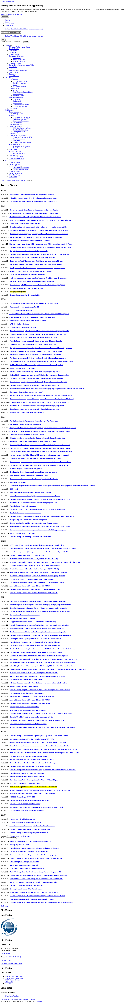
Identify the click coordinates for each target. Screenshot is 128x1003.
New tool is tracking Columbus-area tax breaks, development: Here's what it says (37, 628)
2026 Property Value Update (22, 117)
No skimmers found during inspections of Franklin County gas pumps (33, 855)
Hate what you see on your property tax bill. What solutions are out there (34, 409)
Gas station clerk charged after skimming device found (28, 274)
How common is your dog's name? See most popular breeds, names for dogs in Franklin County (42, 399)
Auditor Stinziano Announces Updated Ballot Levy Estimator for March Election (37, 807)
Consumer (8, 77)
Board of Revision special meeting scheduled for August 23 (34, 569)
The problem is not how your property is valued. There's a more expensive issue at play (39, 465)
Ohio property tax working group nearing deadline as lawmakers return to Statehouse (39, 234)
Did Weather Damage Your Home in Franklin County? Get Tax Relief (33, 882)
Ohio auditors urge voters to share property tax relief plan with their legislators (36, 237)
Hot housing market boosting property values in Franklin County (32, 759)
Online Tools (9, 982)
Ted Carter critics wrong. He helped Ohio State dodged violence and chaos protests (38, 358)
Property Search (14, 112)
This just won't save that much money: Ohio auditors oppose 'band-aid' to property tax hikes (41, 451)
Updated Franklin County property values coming (27, 776)
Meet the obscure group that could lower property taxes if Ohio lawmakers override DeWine (41, 244)
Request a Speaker (18, 59)
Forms (15, 85)
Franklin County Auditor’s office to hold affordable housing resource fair (34, 385)
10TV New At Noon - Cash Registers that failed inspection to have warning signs (37, 545)
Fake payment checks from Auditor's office (24, 707)
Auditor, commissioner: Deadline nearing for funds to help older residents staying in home (40, 611)
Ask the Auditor (14, 49)
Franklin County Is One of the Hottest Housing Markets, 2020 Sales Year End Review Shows (41, 713)
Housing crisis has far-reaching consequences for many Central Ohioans (34, 523)
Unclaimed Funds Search (21, 168)
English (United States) (24, 29)
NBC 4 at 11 (14, 489)
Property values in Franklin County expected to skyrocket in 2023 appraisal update (38, 530)
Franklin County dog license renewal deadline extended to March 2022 (34, 593)
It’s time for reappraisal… (18, 482)
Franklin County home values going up (23, 506)
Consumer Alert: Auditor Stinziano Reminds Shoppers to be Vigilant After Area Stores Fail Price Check (45, 562)
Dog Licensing (13, 79)
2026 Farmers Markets (20, 106)
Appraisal (12, 115)
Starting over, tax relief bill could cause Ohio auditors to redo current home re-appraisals (40, 455)
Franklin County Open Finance (14, 978)
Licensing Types (14, 88)
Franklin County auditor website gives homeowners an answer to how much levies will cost (40, 462)
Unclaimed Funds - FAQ (20, 169)
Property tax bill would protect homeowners (25, 615)
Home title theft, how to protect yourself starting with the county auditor (34, 673)
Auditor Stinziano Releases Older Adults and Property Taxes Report (37, 582)
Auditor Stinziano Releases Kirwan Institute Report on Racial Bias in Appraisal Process (43, 659)
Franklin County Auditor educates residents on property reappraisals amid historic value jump (42, 516)
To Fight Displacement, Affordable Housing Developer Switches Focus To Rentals (37, 896)
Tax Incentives (17, 123)
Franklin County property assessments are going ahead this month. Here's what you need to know (43, 770)
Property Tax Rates (15, 151)
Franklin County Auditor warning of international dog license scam (32, 826)
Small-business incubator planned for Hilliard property (28, 724)
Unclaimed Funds (14, 166)
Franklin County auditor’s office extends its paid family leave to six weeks (34, 848)
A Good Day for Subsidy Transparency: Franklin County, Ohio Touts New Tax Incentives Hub (42, 666)
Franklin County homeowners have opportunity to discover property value (35, 589)
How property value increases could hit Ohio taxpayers (28, 520)
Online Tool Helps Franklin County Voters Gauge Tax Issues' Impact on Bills (36, 872)
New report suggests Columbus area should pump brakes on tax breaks (34, 210)
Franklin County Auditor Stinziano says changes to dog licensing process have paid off (39, 736)
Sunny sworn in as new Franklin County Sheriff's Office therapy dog (33, 344)
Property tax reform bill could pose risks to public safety (29, 251)
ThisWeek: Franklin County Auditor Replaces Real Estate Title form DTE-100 (36, 858)
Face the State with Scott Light (20, 836)
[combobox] (11, 32)
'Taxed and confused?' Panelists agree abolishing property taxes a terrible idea (36, 261)
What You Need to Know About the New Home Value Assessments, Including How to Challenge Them (44, 753)
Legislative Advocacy (15, 63)
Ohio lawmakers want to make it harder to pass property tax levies (32, 257)
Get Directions (5, 953)
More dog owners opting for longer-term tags (25, 783)
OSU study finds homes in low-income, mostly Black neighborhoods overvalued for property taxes (43, 662)
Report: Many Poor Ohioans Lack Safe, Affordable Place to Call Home (34, 892)
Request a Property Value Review (11, 14)
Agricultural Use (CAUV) (21, 119)
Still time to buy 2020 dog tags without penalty (25, 804)
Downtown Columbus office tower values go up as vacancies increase (33, 441)
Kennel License (18, 90)
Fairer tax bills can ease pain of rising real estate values (28, 756)
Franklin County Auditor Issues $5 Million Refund (27, 555)
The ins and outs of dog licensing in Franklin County (27, 693)
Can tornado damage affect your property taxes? (26, 392)
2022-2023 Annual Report (22, 533)
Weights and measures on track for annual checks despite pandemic (32, 793)
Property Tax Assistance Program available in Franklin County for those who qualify (38, 601)
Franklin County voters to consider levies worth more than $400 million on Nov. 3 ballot (39, 746)
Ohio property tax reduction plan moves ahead (25, 424)
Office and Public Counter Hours (19, 47)
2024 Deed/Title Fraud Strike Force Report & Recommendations (36, 365)
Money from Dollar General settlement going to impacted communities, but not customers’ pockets (43, 428)
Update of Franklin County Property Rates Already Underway (31, 841)
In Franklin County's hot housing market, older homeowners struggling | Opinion (37, 576)
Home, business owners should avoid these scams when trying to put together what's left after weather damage (47, 388)
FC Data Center (14, 54)
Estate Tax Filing (14, 175)
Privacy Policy (13, 72)
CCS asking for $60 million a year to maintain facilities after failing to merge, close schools (40, 445)
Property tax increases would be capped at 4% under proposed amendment (35, 354)
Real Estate (8, 110)
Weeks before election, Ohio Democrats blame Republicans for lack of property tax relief (39, 331)
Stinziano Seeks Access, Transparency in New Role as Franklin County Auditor (36, 879)
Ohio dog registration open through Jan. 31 (24, 307)
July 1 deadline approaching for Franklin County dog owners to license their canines (38, 683)
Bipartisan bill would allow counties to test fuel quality (28, 710)
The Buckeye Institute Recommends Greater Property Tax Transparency (34, 421)
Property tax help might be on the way (23, 819)
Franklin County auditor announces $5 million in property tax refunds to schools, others (39, 625)
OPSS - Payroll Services (12, 980)
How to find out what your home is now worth (25, 513)
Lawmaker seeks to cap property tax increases (25, 822)
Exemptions (16, 141)
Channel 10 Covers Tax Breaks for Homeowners (26, 885)
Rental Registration (15, 144)
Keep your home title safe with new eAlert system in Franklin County (33, 622)
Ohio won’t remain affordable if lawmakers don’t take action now (32, 281)
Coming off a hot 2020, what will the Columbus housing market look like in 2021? (37, 720)
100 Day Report (19, 845)
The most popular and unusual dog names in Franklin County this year (34, 303)
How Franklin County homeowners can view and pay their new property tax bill (37, 406)
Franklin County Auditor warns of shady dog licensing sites (30, 829)
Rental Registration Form (21, 148)
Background (17, 101)
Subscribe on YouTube (12, 996)
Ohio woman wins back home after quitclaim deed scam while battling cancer (36, 264)
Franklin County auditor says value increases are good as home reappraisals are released (40, 499)
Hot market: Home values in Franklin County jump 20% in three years (34, 763)
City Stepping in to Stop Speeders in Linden (24, 862)
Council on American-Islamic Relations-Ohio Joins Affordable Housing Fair (35, 645)
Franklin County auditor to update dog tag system (27, 773)
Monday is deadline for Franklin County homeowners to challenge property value (37, 268)
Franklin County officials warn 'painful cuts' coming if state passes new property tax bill (39, 254)
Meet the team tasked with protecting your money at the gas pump (32, 579)
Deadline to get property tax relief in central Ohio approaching (31, 271)
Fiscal (6, 160)
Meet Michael (13, 50)
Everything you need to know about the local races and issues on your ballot (35, 458)
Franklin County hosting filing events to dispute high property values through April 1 (38, 382)
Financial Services (14, 171)
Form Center (13, 67)
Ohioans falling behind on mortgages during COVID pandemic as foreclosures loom (38, 742)
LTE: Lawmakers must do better (21, 310)
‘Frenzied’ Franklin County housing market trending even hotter (32, 717)
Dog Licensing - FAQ (20, 81)
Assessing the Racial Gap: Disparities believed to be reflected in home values (35, 639)
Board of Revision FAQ (20, 130)
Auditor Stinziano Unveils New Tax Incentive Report (32, 739)
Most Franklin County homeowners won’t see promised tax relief (32, 194)
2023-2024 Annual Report (22, 368)
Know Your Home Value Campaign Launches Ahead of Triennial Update (34, 780)
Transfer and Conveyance (17, 135)
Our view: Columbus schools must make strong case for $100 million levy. (34, 479)
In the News (16, 58)
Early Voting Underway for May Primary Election (27, 868)
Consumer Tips (17, 103)
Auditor (8, 180)
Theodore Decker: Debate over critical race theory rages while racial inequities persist (39, 656)
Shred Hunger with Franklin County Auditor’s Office (28, 320)
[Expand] (11, 45)
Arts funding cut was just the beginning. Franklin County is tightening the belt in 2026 (39, 230)
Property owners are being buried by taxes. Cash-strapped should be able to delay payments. (41, 348)
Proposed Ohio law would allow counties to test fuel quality (29, 800)
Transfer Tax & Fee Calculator (22, 142)
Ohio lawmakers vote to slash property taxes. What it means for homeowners (35, 217)
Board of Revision (14, 126)
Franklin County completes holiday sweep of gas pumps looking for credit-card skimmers (40, 690)
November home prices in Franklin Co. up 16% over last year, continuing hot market (38, 608)
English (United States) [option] (24, 36)
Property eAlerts (18, 114)
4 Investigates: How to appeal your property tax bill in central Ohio (32, 317)
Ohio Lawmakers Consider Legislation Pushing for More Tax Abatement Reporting (38, 632)
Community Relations (16, 56)
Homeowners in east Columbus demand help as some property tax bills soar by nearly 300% (41, 395)
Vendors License (18, 94)
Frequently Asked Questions (18, 70)
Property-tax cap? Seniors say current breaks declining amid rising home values (37, 378)
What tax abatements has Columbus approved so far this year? (31, 492)
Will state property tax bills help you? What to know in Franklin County (34, 213)
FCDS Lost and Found (20, 86)
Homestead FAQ (18, 157)
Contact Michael (14, 76)
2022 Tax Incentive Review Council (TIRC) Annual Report (34, 559)
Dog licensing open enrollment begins (22, 618)
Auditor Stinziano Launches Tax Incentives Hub (26, 679)
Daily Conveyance (19, 139)
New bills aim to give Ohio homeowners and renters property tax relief (33, 337)
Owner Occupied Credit (16, 159)
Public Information (19, 61)
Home (3, 180)
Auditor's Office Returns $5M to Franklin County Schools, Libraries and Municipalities (39, 314)
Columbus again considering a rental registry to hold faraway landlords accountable (38, 227)
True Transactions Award (21, 105)
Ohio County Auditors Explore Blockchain (24, 865)
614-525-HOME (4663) (13, 957)
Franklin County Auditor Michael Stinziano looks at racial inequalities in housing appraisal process (43, 749)
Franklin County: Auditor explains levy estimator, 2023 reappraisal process (35, 565)
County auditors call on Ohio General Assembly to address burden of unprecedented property (41, 361)
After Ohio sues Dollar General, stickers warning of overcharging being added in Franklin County (43, 548)
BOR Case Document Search (22, 128)
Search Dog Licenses (19, 83)
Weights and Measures (16, 97)
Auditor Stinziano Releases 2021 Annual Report (30, 586)
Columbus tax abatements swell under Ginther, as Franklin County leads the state (37, 438)
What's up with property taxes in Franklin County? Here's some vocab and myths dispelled (40, 220)
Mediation (12, 133)
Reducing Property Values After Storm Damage (26, 889)
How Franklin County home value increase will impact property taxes (33, 472)
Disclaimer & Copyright (8, 999)
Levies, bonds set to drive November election (25, 223)
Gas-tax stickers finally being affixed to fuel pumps (27, 810)
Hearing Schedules (19, 132)
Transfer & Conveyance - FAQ (22, 137)
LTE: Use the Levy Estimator (20, 324)
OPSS (11, 68)
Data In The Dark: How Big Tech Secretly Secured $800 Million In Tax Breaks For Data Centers (42, 649)
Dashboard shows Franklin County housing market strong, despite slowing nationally (38, 572)
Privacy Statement (22, 999)
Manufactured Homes (15, 124)
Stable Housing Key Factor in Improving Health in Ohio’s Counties (32, 899)
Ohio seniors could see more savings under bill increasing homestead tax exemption (38, 676)
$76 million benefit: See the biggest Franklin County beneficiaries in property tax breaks (39, 402)
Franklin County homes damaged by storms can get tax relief (30, 537)
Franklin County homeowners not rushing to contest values (30, 703)
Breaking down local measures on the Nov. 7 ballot (27, 434)
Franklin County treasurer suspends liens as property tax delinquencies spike (36, 341)
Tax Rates (8, 983)
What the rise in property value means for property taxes (29, 475)
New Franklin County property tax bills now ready (27, 412)
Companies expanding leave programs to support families (29, 851)
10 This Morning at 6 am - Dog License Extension (26, 288)
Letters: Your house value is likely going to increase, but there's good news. (35, 496)
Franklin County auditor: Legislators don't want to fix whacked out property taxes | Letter (40, 247)
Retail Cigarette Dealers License (23, 92)
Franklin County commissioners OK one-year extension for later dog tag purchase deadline (40, 635)
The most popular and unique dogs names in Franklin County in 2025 (33, 201)
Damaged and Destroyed (20, 121)
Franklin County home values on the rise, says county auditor (30, 766)
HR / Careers (13, 52)
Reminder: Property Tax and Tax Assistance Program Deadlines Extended (40, 790)
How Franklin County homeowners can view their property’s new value (34, 503)
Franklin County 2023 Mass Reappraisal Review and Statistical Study (38, 285)
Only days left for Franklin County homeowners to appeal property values (35, 371)
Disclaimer (12, 74)
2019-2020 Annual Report (22, 797)
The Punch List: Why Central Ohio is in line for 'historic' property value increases (37, 509)
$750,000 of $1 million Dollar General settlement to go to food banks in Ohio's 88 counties (40, 431)
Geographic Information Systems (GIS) (21, 65)
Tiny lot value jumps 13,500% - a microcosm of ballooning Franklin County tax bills (38, 334)
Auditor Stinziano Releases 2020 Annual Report (30, 700)
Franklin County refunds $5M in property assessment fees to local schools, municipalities (39, 552)
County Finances (14, 164)
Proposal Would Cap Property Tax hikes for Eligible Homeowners (32, 696)
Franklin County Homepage (13, 976)
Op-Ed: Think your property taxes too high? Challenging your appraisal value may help (39, 375)
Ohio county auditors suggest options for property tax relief (30, 240)
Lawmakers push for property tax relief (23, 327)
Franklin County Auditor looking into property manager (29, 833)
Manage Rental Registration (21, 146)
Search (3, 41)
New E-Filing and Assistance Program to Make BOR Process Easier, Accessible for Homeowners (42, 727)
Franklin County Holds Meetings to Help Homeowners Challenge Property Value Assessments (41, 902)
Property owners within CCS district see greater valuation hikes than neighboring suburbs (40, 448)
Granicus (39, 1001)
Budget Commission (15, 173)
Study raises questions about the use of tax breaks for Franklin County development (38, 278)
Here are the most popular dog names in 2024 (25, 295)
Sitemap (32, 999)
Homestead (12, 155)
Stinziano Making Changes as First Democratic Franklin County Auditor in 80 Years (38, 875)
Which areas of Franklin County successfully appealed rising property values (36, 351)
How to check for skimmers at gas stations (24, 686)
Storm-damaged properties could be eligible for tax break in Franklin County (36, 652)
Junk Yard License (18, 95)
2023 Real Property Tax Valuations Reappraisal (26, 468)
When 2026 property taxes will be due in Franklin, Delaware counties (33, 198)
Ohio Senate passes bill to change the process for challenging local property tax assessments (40, 605)
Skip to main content (7, 2)
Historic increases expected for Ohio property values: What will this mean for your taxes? (40, 526)
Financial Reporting (15, 162)
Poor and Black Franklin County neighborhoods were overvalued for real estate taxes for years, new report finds (48, 669)
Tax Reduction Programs (16, 153)
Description (16, 99)
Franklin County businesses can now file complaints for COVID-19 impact (35, 642)
